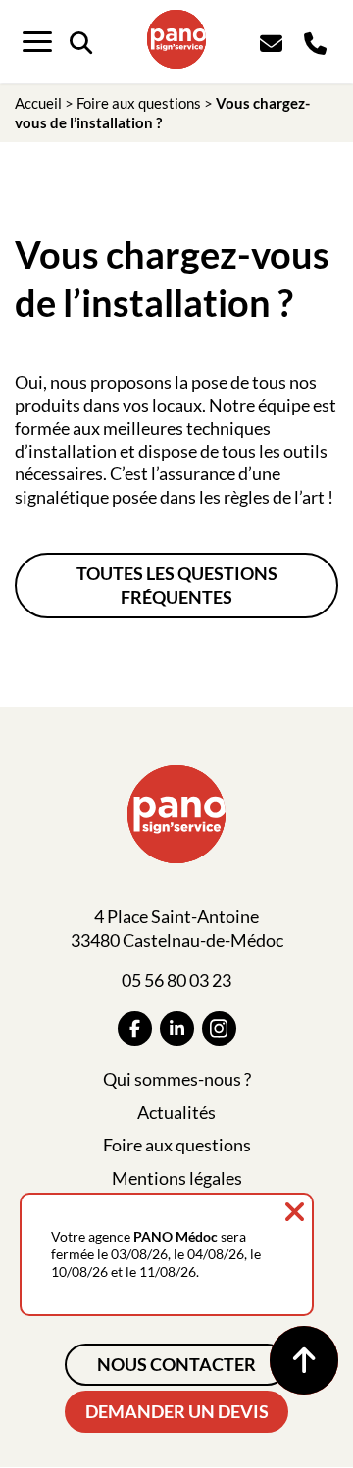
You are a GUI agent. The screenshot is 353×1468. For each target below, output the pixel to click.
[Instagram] (219, 1028)
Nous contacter (176, 1364)
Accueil (38, 103)
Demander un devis (177, 1411)
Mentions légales (177, 1178)
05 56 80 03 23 (176, 980)
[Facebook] (135, 1028)
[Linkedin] (177, 1028)
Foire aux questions (138, 103)
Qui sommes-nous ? (177, 1079)
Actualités (176, 1112)
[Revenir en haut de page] (304, 1360)
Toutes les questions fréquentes (176, 585)
